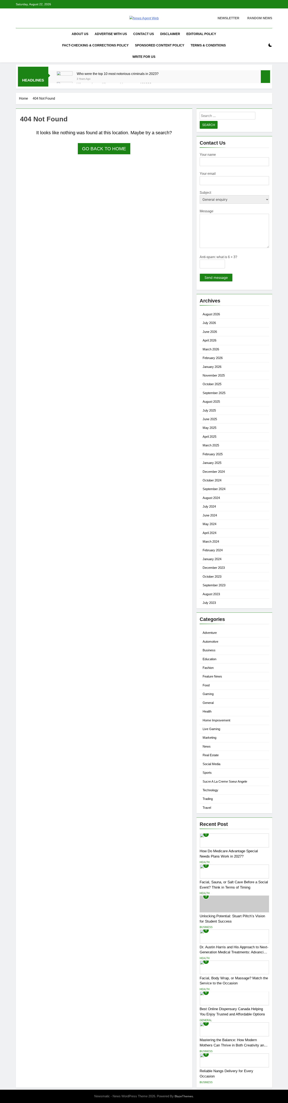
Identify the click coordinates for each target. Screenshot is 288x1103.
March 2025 (211, 445)
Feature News (212, 676)
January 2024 (212, 559)
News (207, 746)
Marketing (209, 737)
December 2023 (214, 567)
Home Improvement (216, 720)
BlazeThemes (184, 1096)
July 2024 (209, 506)
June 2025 (210, 419)
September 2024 (214, 489)
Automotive (210, 641)
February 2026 (213, 358)
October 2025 (212, 384)
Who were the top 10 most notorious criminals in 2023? (118, 74)
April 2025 (209, 436)
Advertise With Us (111, 34)
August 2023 (211, 594)
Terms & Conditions (208, 45)
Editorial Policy (201, 34)
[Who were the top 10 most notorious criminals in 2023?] (65, 79)
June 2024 (210, 515)
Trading (208, 799)
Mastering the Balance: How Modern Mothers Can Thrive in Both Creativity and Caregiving (233, 1045)
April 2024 (209, 533)
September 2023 (214, 585)
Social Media (211, 764)
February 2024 (213, 550)
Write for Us (143, 56)
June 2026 (210, 331)
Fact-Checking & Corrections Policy (95, 45)
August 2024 (211, 498)
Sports (207, 772)
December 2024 (214, 471)
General (208, 703)
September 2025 (214, 393)
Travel (207, 807)
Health (207, 711)
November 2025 (214, 375)
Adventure (210, 632)
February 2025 (213, 454)
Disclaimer (170, 34)
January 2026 (212, 367)
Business (209, 650)
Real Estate (211, 755)
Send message (216, 277)
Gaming (208, 694)
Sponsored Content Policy (159, 45)
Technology (210, 790)
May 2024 (209, 524)
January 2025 (212, 463)
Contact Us (143, 34)
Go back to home (104, 148)
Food (206, 685)
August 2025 (211, 401)
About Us (80, 34)
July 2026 (209, 323)
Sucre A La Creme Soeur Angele (225, 781)
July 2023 (209, 602)
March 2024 (211, 541)
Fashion (208, 667)
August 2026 (211, 314)
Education (209, 659)
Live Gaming (211, 729)
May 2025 (209, 428)
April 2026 (209, 340)
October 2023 (212, 576)
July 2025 (209, 410)
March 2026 (211, 349)
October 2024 (212, 480)
